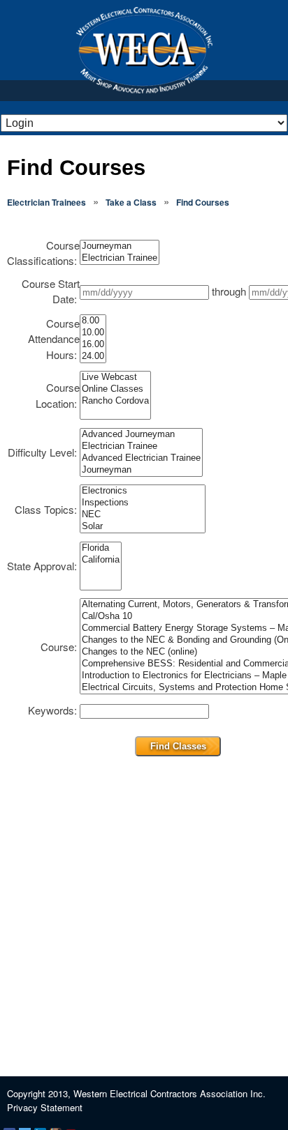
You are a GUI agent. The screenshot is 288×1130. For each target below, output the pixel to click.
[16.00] (93, 345)
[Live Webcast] (115, 377)
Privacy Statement (44, 1107)
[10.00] (93, 333)
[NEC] (142, 515)
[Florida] (100, 548)
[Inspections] (142, 503)
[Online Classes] (115, 389)
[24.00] (93, 356)
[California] (100, 560)
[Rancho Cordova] (115, 401)
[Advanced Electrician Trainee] (141, 458)
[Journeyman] (119, 246)
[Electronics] (142, 491)
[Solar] (142, 527)
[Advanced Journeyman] (141, 435)
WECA (144, 50)
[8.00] (93, 321)
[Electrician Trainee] (119, 258)
